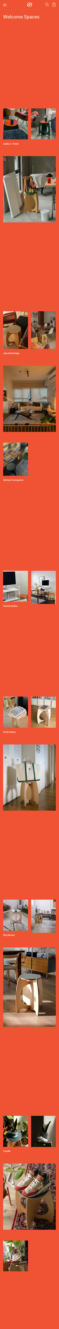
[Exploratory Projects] (29, 5)
